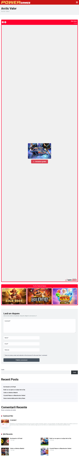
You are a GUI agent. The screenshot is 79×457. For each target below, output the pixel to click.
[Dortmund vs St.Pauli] (5, 445)
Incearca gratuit (14, 296)
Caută (2, 369)
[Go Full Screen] (5, 22)
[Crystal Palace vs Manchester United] (44, 455)
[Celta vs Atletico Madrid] (5, 455)
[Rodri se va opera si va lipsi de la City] (44, 445)
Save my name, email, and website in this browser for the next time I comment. (26, 355)
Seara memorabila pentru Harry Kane (14, 398)
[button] (39, 151)
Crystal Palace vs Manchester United (14, 395)
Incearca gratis (41, 161)
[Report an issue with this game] (3, 22)
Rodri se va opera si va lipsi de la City (14, 389)
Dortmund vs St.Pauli (9, 387)
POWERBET (13, 420)
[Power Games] (15, 2)
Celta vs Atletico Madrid (10, 392)
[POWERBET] (5, 427)
